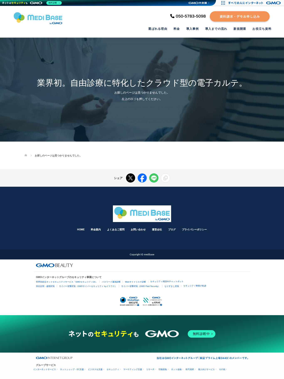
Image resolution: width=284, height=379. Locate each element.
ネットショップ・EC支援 (72, 369)
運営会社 (157, 229)
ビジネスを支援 (95, 369)
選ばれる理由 (157, 28)
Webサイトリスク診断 (135, 282)
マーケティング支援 (132, 369)
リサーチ (150, 369)
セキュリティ (113, 369)
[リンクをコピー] (165, 178)
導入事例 (192, 28)
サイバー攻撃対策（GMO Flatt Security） (140, 286)
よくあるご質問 (116, 229)
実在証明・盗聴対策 (45, 286)
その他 (222, 369)
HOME (81, 229)
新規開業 (239, 28)
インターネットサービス (44, 369)
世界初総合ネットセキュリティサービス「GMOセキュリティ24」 (67, 282)
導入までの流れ (216, 28)
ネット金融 (176, 369)
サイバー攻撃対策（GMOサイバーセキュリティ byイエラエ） (88, 286)
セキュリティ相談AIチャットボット (167, 281)
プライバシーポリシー (194, 229)
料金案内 (96, 229)
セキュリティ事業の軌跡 (194, 286)
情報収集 (163, 369)
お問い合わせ (138, 229)
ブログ (172, 229)
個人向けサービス (206, 369)
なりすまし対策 (171, 286)
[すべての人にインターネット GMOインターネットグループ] (255, 3)
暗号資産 (190, 369)
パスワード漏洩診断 (111, 282)
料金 (177, 28)
